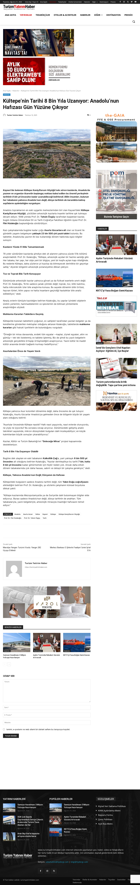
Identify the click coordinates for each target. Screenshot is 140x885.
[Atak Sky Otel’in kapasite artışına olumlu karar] (9, 836)
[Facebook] (120, 2)
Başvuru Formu (105, 815)
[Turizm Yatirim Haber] (5, 115)
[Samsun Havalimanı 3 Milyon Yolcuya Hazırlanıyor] (16, 642)
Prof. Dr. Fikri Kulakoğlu (12, 518)
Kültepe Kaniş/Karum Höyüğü (69, 514)
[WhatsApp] (41, 122)
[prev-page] (4, 664)
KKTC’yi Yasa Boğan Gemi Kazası (76, 655)
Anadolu (17, 514)
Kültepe (53, 514)
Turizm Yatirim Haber (15, 115)
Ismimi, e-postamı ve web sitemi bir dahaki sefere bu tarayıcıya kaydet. (38, 729)
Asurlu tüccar (28, 514)
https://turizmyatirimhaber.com (36, 567)
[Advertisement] (47, 763)
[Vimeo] (131, 2)
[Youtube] (135, 2)
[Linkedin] (35, 122)
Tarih (44, 518)
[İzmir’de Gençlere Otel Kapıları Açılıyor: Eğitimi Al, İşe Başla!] (116, 334)
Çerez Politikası (105, 819)
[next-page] (9, 664)
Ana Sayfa (7, 91)
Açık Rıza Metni (105, 823)
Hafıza (37, 514)
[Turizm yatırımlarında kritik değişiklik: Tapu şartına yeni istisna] (116, 368)
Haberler (15, 91)
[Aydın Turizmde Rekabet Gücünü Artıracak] (46, 642)
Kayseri (45, 514)
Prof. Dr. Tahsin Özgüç (32, 518)
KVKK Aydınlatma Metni (109, 810)
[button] (133, 21)
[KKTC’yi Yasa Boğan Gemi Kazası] (77, 642)
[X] (127, 2)
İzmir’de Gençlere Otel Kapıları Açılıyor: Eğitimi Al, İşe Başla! (113, 349)
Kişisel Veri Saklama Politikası (112, 806)
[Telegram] (47, 122)
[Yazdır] (53, 122)
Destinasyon (38, 651)
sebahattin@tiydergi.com (57, 862)
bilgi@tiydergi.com (79, 862)
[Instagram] (124, 2)
